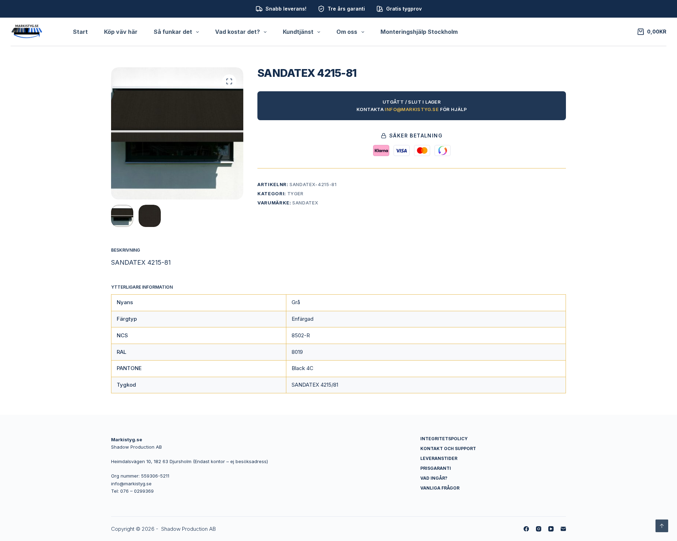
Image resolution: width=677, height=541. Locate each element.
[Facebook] (526, 528)
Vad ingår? (433, 478)
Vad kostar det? (237, 31)
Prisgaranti (435, 468)
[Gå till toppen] (661, 526)
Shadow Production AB (188, 528)
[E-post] (563, 528)
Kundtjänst (298, 31)
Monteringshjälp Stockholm (419, 31)
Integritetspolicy (444, 438)
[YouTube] (551, 528)
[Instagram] (538, 528)
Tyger (295, 193)
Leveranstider (438, 458)
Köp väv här (121, 31)
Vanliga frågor (439, 488)
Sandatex (305, 202)
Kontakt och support (448, 448)
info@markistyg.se (412, 109)
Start (80, 31)
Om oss (346, 31)
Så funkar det (173, 31)
